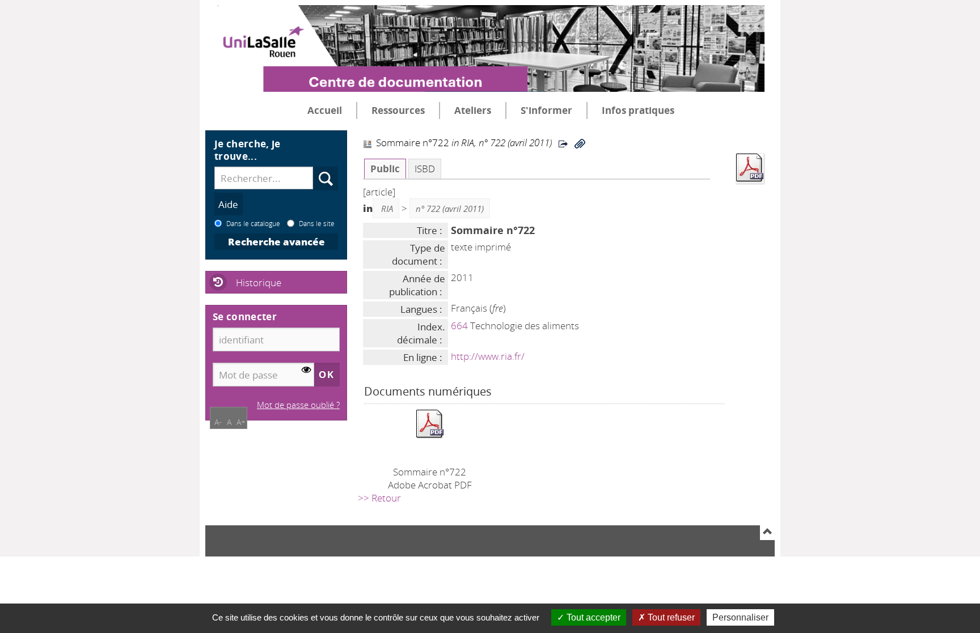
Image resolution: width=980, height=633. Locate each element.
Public (385, 168)
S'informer (546, 110)
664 (459, 325)
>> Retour (379, 497)
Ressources (398, 110)
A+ (241, 422)
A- (218, 422)
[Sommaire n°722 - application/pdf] (429, 423)
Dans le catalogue (253, 223)
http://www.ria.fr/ (488, 356)
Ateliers (472, 110)
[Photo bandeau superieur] (484, 39)
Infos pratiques (638, 110)
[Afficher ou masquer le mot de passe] (306, 370)
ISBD (425, 168)
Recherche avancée (276, 241)
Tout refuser (670, 617)
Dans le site (317, 223)
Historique (258, 282)
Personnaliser (740, 617)
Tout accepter (592, 617)
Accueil (324, 110)
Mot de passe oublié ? (298, 404)
